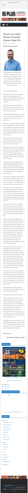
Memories (5, 432)
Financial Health (7, 424)
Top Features (5, 457)
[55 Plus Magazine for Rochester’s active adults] (3, 25)
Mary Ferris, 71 (7, 333)
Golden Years (6, 427)
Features (4, 442)
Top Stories (4, 459)
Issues (3, 452)
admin (14, 43)
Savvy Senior (6, 437)
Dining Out (6, 444)
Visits (4, 449)
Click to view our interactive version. (14, 412)
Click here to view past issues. (14, 380)
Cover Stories (6, 461)
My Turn (5, 434)
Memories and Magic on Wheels (15, 337)
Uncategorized (5, 464)
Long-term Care (7, 429)
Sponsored (4, 454)
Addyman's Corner (7, 422)
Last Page (5, 447)
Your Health (6, 439)
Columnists (4, 420)
